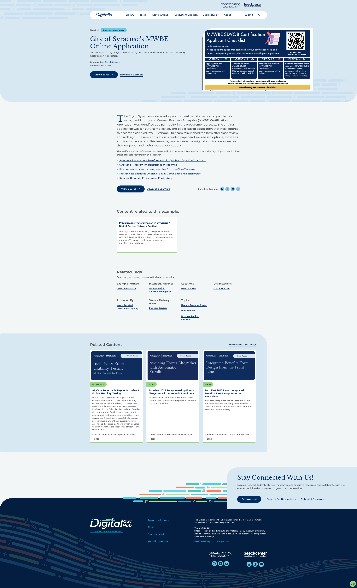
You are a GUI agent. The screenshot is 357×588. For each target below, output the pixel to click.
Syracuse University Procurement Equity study (146, 178)
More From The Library (242, 344)
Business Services (158, 308)
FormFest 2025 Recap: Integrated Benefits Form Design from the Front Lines (224, 393)
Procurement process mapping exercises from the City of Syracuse (157, 169)
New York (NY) (188, 288)
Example (94, 30)
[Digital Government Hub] (104, 15)
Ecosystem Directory (186, 15)
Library (130, 15)
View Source (102, 74)
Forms (152, 384)
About (227, 15)
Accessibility (98, 384)
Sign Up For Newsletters (281, 499)
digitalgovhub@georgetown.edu (106, 531)
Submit (249, 15)
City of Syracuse (112, 62)
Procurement (188, 310)
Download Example (131, 74)
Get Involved (210, 15)
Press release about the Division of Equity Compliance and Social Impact (160, 173)
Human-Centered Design (113, 30)
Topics (142, 15)
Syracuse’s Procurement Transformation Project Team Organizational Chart (162, 160)
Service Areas (160, 15)
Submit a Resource (312, 499)
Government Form (126, 288)
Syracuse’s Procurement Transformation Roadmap (148, 164)
